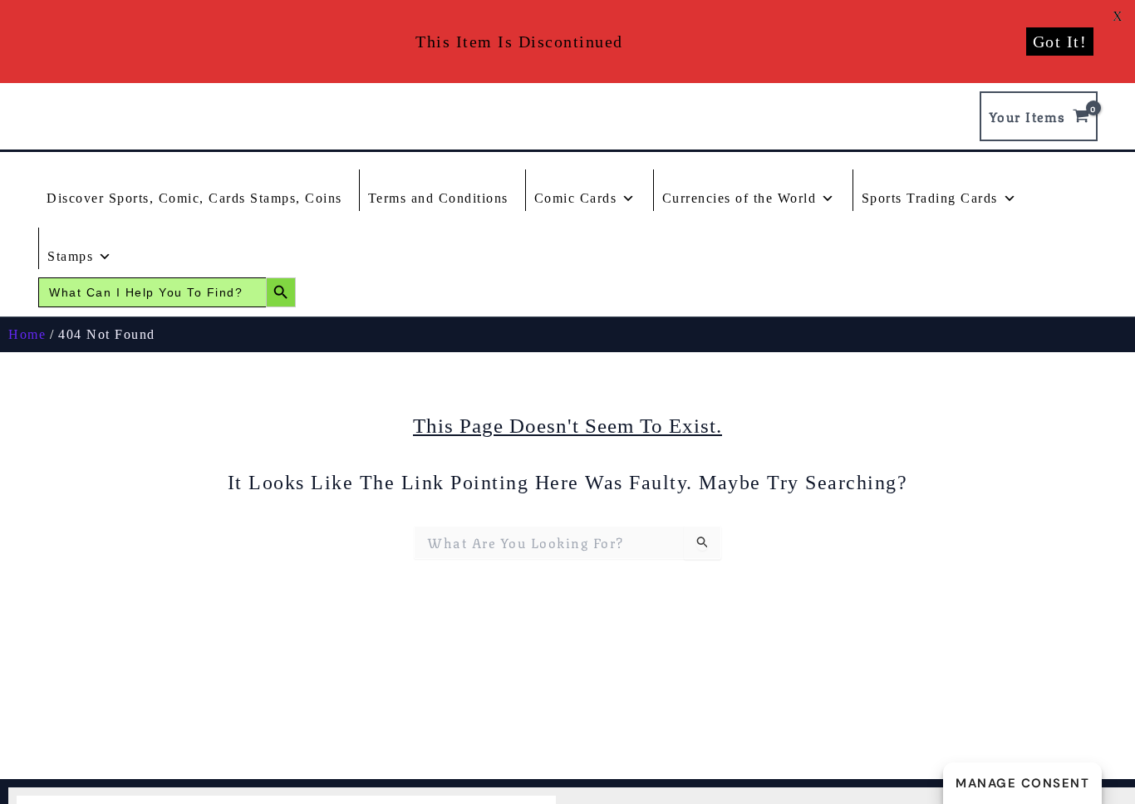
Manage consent (1022, 783)
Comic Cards (575, 198)
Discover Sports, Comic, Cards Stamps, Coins (194, 198)
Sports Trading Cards (930, 198)
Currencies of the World (739, 198)
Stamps (70, 256)
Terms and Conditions (438, 198)
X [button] (1118, 16)
